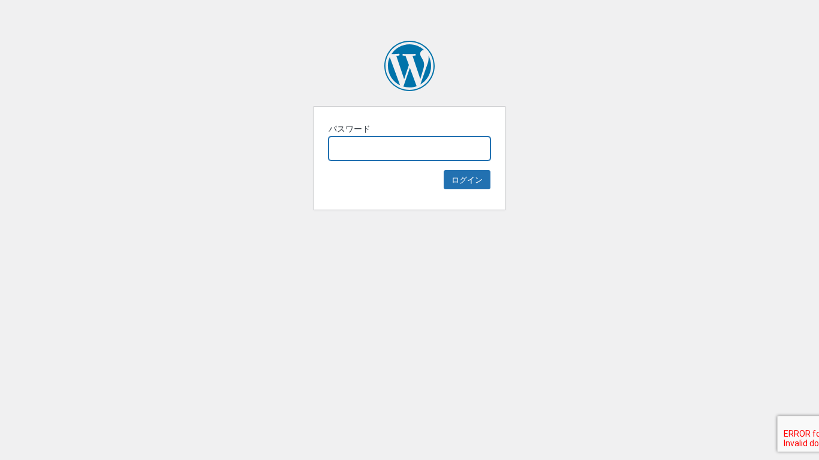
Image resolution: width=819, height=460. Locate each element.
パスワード (350, 128)
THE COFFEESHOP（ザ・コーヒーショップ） (409, 66)
